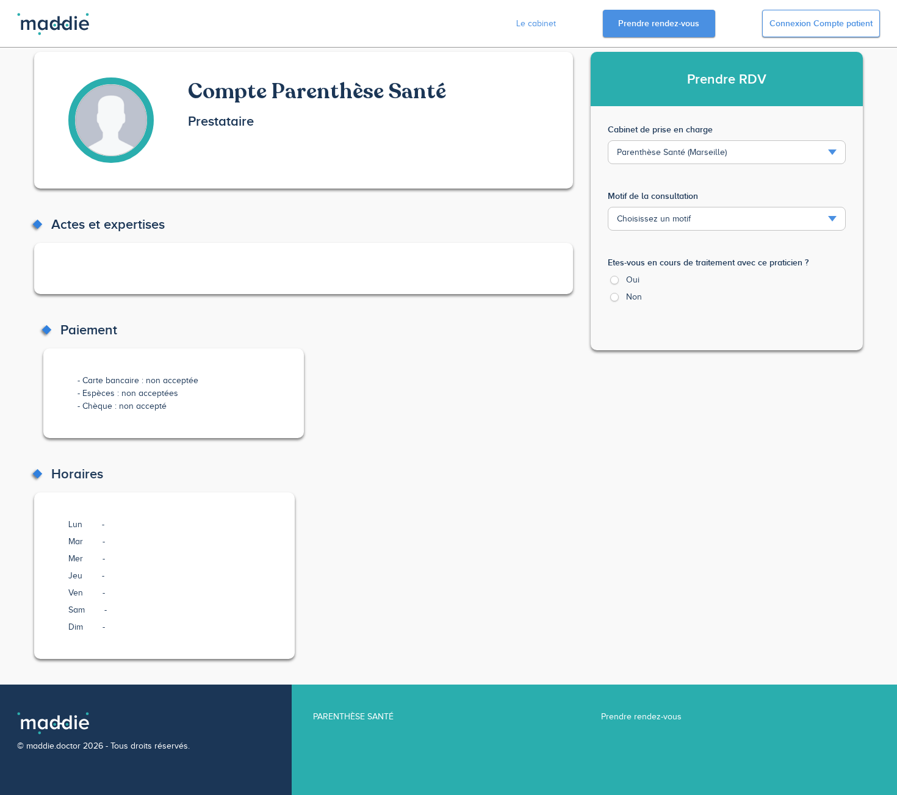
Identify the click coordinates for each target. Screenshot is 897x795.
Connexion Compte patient (821, 23)
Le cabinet (536, 23)
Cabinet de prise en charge (660, 129)
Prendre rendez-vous (658, 23)
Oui (632, 279)
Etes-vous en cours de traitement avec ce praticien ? (708, 262)
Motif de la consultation (653, 196)
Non (634, 296)
